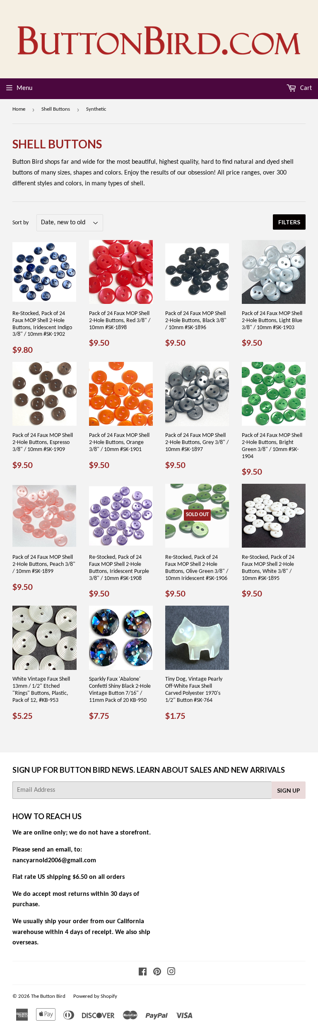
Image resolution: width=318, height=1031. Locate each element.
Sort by (20, 223)
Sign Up (288, 790)
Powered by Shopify (95, 996)
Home (18, 109)
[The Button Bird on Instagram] (171, 973)
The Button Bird (48, 996)
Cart (305, 88)
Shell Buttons (55, 109)
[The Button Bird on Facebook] (142, 973)
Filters (289, 222)
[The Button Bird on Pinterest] (157, 973)
